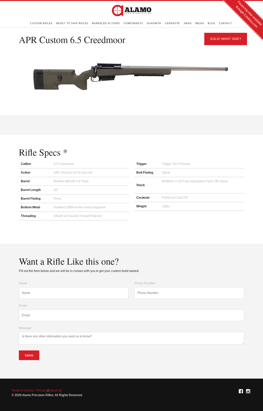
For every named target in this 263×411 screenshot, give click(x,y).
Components (133, 23)
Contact (225, 23)
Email (23, 305)
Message (25, 328)
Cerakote (172, 23)
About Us (55, 390)
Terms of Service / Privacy (29, 390)
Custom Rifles (41, 23)
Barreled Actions (106, 23)
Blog (211, 23)
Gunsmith (154, 23)
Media (199, 23)
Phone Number (144, 283)
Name (23, 283)
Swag (188, 23)
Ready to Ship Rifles (72, 23)
